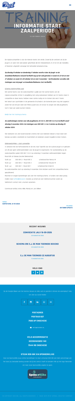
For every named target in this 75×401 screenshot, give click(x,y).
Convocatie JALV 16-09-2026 (37, 232)
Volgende (69, 206)
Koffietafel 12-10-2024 (11, 204)
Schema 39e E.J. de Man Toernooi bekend (37, 244)
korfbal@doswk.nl (19, 179)
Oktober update (66, 208)
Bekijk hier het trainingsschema (15, 114)
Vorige (4, 202)
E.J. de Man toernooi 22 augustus (37, 255)
